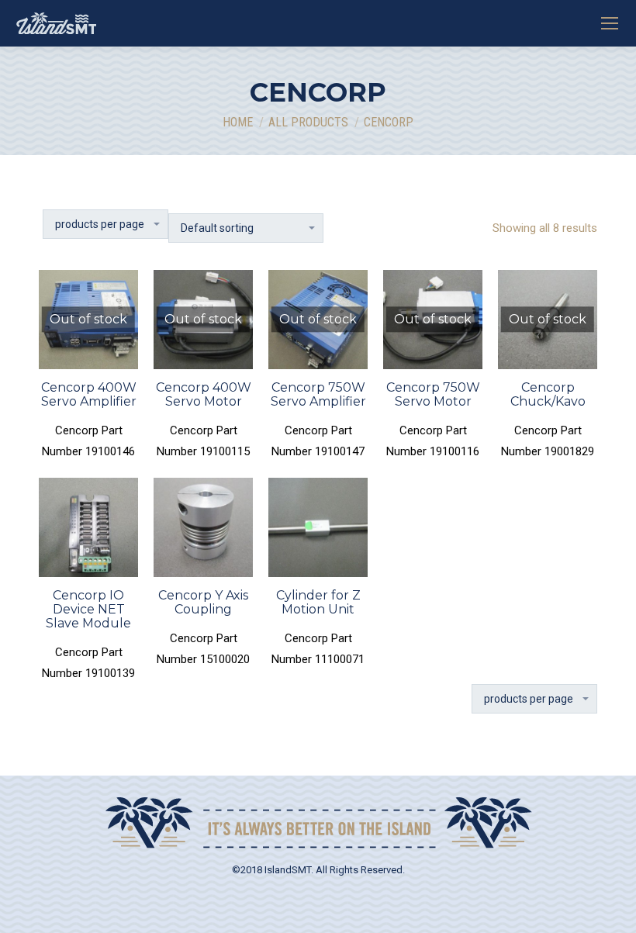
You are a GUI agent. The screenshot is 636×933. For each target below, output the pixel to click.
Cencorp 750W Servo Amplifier (318, 394)
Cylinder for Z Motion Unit (318, 602)
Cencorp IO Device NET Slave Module (88, 609)
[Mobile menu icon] (609, 23)
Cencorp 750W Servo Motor (433, 394)
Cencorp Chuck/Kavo (548, 394)
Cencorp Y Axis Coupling (203, 602)
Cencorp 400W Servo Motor (203, 394)
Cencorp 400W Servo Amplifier (89, 394)
